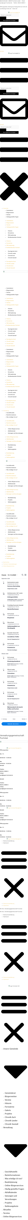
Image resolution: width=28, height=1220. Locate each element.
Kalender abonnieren (13, 724)
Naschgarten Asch (12, 251)
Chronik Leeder (12, 253)
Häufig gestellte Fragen (12, 216)
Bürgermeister (10, 212)
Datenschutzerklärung (8, 840)
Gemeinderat (9, 210)
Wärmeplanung (12, 235)
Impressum (6, 843)
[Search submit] (3, 18)
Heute (14, 719)
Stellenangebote (12, 449)
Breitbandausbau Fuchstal (14, 237)
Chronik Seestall (12, 257)
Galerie (8, 1110)
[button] (14, 170)
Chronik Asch (11, 255)
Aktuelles (7, 1210)
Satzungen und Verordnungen (15, 433)
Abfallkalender (11, 431)
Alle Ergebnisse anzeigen (9, 20)
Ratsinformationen (11, 415)
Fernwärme (11, 233)
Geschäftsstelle (10, 412)
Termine (6, 1213)
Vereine (8, 214)
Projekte (10, 447)
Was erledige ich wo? (12, 417)
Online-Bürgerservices (14, 428)
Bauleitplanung (12, 445)
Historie (10, 230)
